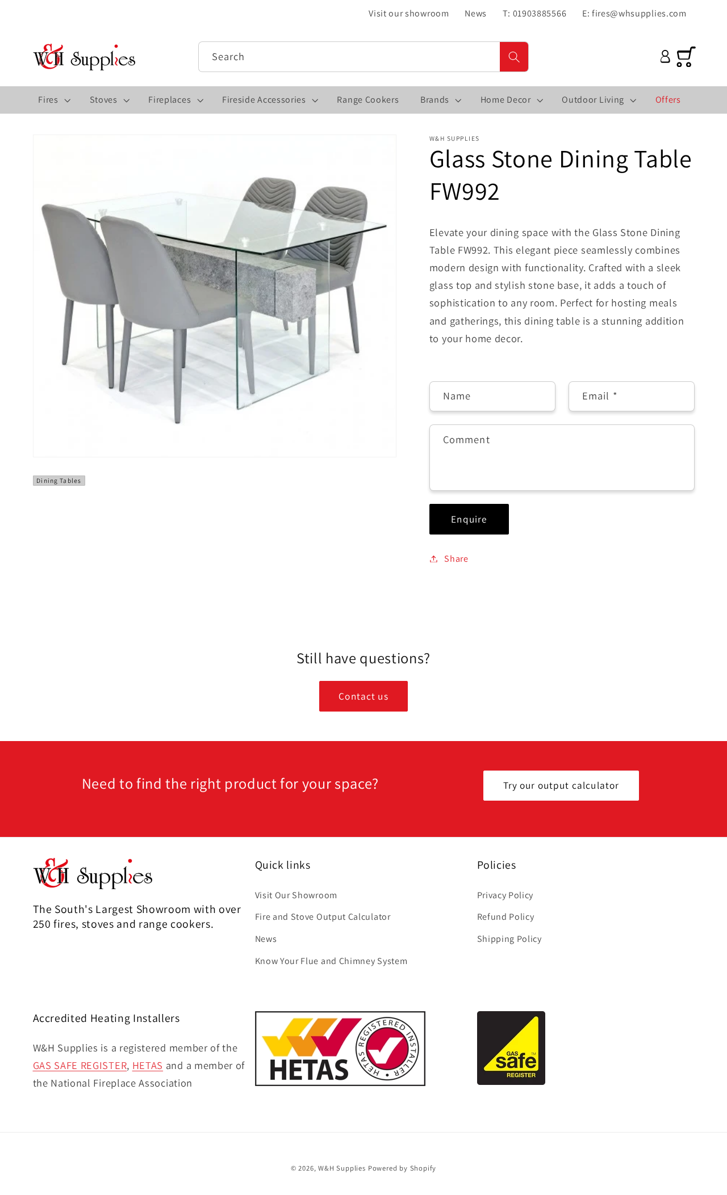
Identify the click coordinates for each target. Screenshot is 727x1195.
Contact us (363, 695)
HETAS (147, 1065)
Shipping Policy (509, 939)
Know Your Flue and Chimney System (331, 961)
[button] (53, 99)
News (266, 939)
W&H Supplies (342, 1168)
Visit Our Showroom (296, 895)
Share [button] (456, 559)
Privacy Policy (505, 895)
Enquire (469, 518)
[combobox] (364, 56)
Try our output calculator (561, 785)
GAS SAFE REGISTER (80, 1065)
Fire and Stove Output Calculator (323, 917)
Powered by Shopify (402, 1168)
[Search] (514, 56)
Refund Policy (505, 917)
